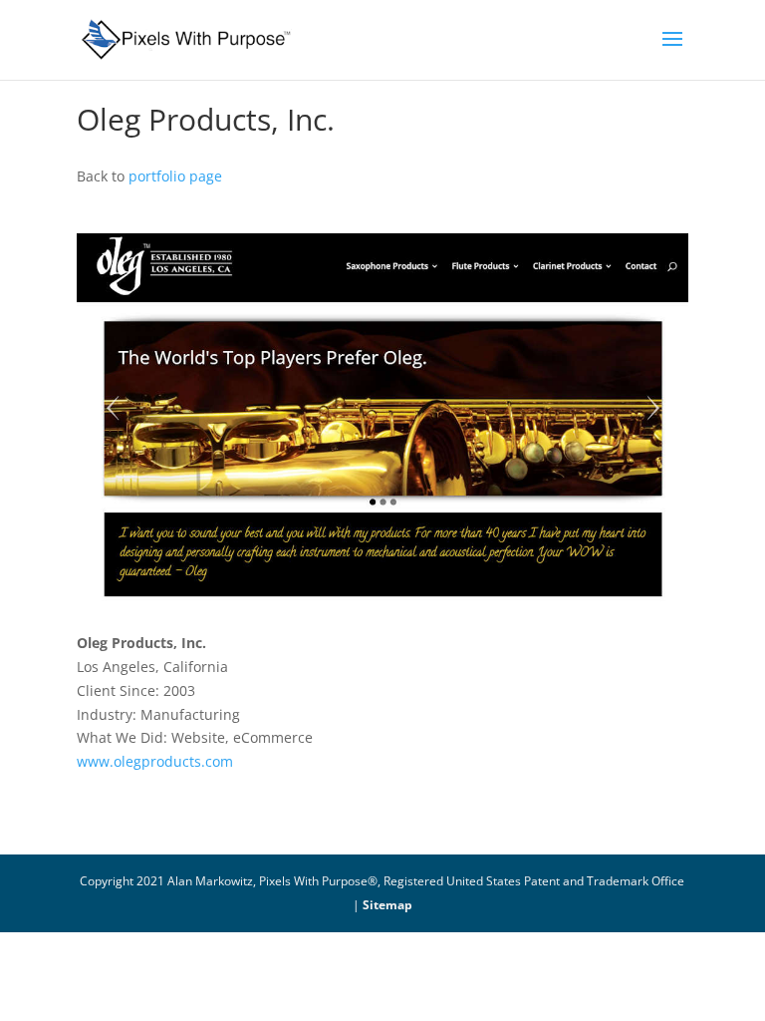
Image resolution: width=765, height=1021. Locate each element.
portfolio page (175, 176)
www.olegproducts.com (155, 761)
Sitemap (387, 904)
